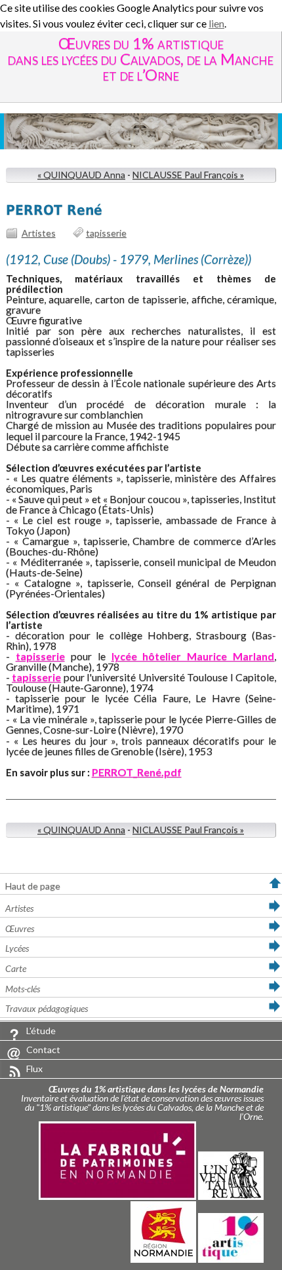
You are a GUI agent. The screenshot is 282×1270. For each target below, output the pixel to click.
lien (216, 23)
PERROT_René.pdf (137, 772)
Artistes (39, 232)
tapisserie (106, 232)
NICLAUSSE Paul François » (188, 174)
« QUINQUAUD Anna (81, 174)
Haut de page (32, 885)
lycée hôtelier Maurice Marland (193, 656)
